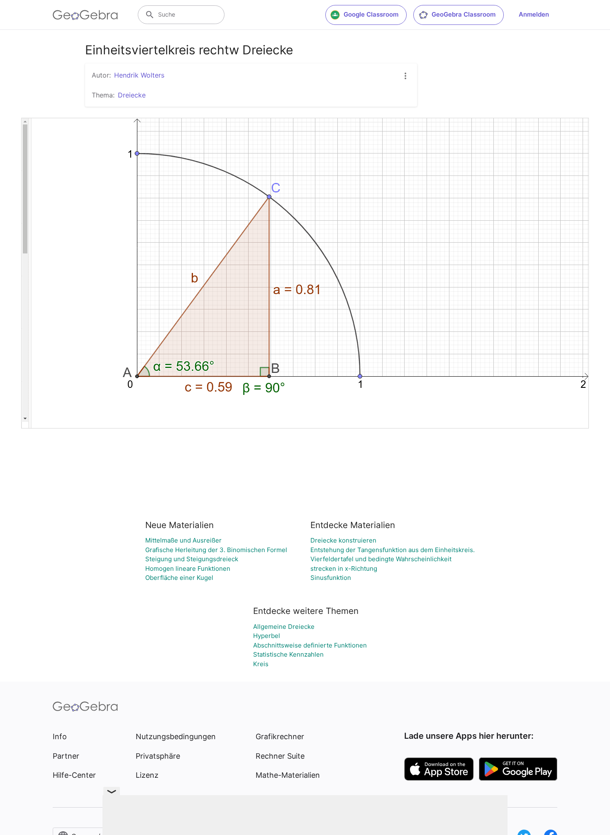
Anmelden (534, 14)
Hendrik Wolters (139, 75)
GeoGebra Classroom (463, 14)
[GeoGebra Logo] (85, 15)
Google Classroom (371, 14)
